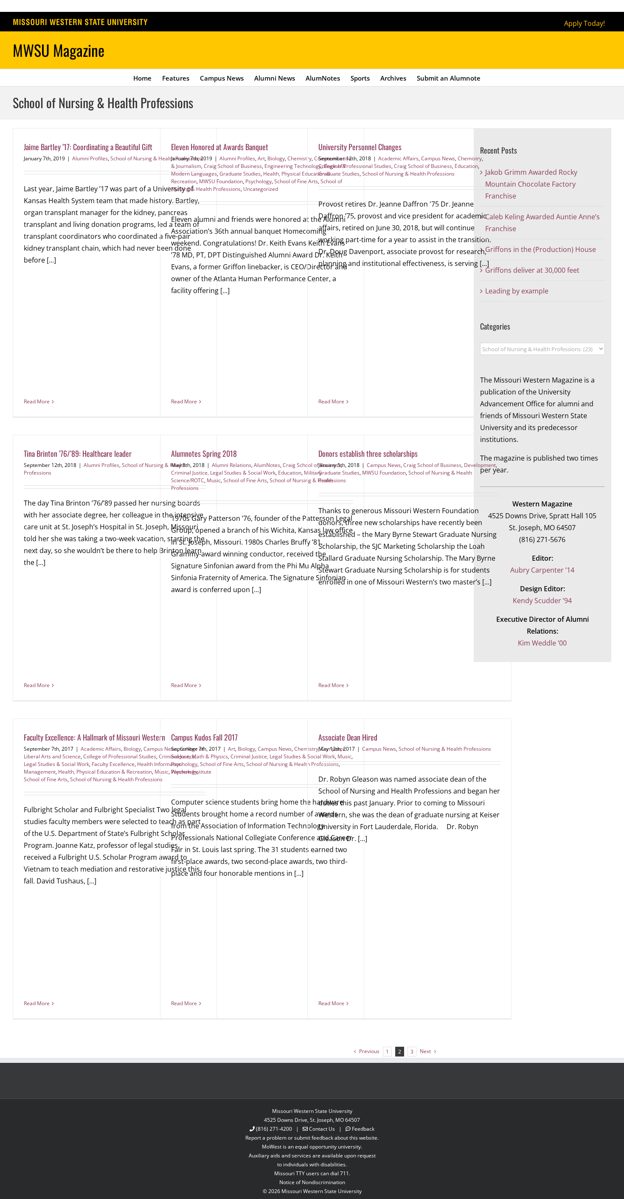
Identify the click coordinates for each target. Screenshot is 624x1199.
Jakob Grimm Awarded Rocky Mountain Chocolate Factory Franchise (531, 184)
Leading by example (516, 291)
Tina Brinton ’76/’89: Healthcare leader (78, 453)
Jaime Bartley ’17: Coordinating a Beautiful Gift (88, 146)
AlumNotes (267, 465)
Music (214, 480)
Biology (276, 158)
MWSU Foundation (221, 181)
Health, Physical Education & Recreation (105, 771)
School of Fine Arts (296, 181)
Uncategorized (260, 189)
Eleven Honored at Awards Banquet (219, 146)
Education (466, 166)
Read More (37, 401)
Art (261, 158)
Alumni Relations (231, 465)
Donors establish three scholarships (368, 453)
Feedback (363, 1128)
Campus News (438, 158)
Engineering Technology (292, 166)
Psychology (258, 181)
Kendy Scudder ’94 (542, 600)
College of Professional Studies (354, 166)
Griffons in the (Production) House (540, 249)
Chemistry (470, 158)
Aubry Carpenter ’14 (542, 570)
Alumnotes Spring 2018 (204, 453)
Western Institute (191, 771)
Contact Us (322, 1128)
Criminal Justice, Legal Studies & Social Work (223, 472)
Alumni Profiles (90, 158)
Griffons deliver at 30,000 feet (532, 270)
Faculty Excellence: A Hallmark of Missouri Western (94, 737)
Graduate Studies (240, 173)
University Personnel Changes (360, 146)
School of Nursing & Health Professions (408, 173)
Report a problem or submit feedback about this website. (312, 1137)
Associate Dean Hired (347, 737)
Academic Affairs (398, 158)
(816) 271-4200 (274, 1128)
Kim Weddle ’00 (542, 643)
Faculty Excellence (113, 764)
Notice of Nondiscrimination (312, 1182)
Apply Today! (584, 23)
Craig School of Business (233, 166)
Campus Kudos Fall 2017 (204, 737)
